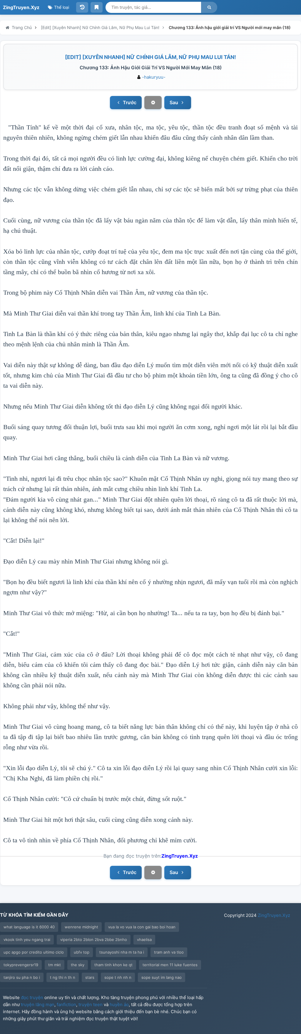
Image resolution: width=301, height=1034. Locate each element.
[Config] (152, 102)
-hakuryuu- (153, 77)
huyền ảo (119, 1004)
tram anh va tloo (169, 952)
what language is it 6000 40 (29, 927)
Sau (174, 102)
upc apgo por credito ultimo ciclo (34, 952)
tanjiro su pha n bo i (22, 977)
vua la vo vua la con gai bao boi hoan (141, 927)
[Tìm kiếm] (209, 7)
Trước (129, 102)
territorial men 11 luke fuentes (170, 964)
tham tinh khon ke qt (113, 964)
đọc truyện (32, 997)
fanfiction (66, 1004)
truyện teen (90, 1004)
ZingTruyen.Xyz (21, 7)
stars (89, 977)
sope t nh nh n (117, 977)
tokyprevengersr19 (21, 964)
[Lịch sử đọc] (82, 7)
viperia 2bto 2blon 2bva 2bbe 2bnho (93, 939)
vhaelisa (144, 939)
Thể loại (61, 7)
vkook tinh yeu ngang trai (27, 939)
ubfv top (81, 952)
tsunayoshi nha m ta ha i (121, 952)
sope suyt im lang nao (161, 977)
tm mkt (54, 964)
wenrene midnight (81, 927)
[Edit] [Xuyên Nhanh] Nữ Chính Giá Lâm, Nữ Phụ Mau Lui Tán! (150, 57)
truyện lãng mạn (37, 1004)
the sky (77, 964)
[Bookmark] (97, 7)
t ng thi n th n (62, 977)
